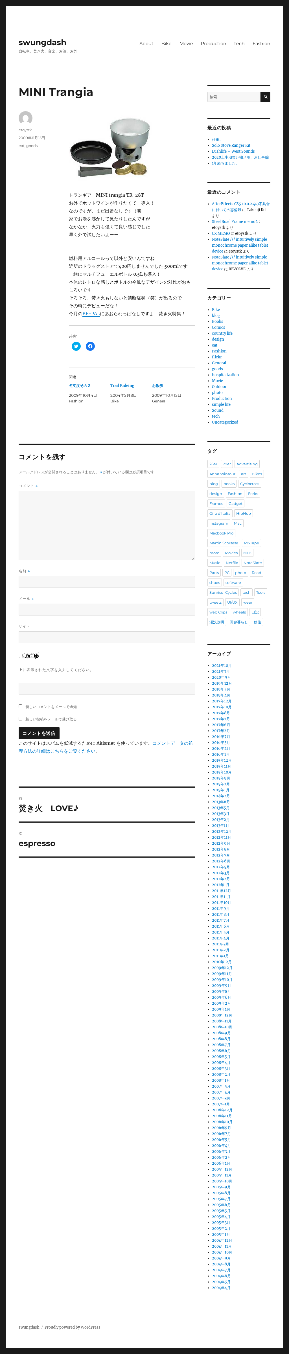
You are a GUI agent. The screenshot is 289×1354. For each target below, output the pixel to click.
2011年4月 (220, 938)
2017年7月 (221, 719)
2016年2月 (221, 748)
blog (216, 315)
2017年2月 (221, 730)
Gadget (235, 503)
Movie (186, 43)
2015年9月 (221, 778)
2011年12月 (221, 890)
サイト (24, 626)
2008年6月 (221, 1050)
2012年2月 (221, 879)
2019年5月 (221, 689)
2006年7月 (221, 1133)
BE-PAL (91, 313)
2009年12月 (222, 967)
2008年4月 (221, 1062)
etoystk (25, 130)
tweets (215, 602)
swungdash (42, 42)
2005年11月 (222, 1175)
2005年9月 (221, 1187)
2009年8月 (221, 991)
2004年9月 (221, 1258)
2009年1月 (221, 1009)
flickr (217, 357)
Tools (260, 592)
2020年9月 (221, 677)
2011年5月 (220, 932)
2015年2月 (221, 784)
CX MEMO (221, 233)
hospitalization (225, 375)
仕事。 (217, 139)
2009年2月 (221, 1003)
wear (247, 602)
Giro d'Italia (220, 513)
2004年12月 (222, 1240)
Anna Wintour (222, 474)
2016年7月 (221, 736)
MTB (247, 553)
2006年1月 (221, 1163)
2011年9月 (221, 908)
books (229, 483)
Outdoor (219, 386)
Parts (214, 572)
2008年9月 (221, 1033)
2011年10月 (221, 902)
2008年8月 (221, 1039)
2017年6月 (221, 724)
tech (239, 43)
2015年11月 (221, 766)
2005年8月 (221, 1193)
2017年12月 (222, 701)
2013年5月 (221, 807)
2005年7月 (221, 1199)
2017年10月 (222, 707)
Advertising (247, 464)
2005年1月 (221, 1234)
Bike (166, 43)
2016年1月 (221, 754)
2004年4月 (221, 1287)
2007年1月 (221, 1104)
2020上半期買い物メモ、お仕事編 (240, 157)
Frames (216, 503)
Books (217, 321)
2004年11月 (222, 1246)
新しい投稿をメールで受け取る (51, 719)
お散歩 (157, 385)
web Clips (218, 612)
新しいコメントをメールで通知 (51, 706)
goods (32, 145)
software (233, 582)
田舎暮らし (239, 622)
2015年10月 (222, 772)
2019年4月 (221, 695)
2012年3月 (221, 873)
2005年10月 (222, 1181)
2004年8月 (221, 1264)
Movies (231, 553)
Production (213, 43)
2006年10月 (222, 1121)
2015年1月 (220, 790)
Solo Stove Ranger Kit (231, 145)
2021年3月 (221, 671)
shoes (214, 582)
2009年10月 (222, 979)
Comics (218, 327)
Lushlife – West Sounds (233, 151)
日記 (255, 612)
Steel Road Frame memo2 (235, 221)
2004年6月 (221, 1276)
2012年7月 (221, 855)
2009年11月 (222, 973)
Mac (238, 523)
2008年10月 (222, 1027)
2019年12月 (222, 683)
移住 (257, 622)
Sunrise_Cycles (223, 592)
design (218, 339)
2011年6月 (221, 926)
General (219, 363)
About (146, 43)
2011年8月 (220, 914)
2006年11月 (222, 1116)
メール (26, 598)
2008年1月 (221, 1080)
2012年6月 (221, 861)
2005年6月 (221, 1204)
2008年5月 (221, 1056)
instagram (218, 523)
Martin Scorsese (223, 543)
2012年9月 (221, 843)
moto (214, 553)
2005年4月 (221, 1216)
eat (22, 145)
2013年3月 (220, 813)
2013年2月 (221, 819)
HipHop (243, 513)
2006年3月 (221, 1151)
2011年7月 (220, 920)
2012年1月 (220, 884)
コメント (28, 485)
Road (256, 572)
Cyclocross (249, 483)
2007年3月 (221, 1098)
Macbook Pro (221, 533)
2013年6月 (221, 801)
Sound (218, 410)
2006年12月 (222, 1110)
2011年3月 (220, 944)
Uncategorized (225, 422)
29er (227, 464)
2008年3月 (221, 1068)
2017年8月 (221, 713)
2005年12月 (222, 1169)
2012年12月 (222, 831)
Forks (253, 493)
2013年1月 (220, 825)
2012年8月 (221, 849)
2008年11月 (222, 1021)
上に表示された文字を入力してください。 (56, 669)
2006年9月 (221, 1127)
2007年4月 (221, 1092)
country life (222, 333)
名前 (24, 571)
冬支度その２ (80, 385)
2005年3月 (221, 1222)
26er (213, 464)
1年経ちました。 (225, 163)
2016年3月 (221, 742)
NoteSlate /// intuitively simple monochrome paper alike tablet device (240, 245)
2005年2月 (221, 1228)
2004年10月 (222, 1252)
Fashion (261, 43)
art (243, 474)
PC (226, 572)
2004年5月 (221, 1281)
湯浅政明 (216, 622)
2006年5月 (221, 1139)
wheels (239, 612)
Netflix (232, 562)
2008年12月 (222, 1015)
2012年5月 (221, 867)
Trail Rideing (122, 385)
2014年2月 (221, 796)
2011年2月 (220, 950)
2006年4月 (221, 1145)
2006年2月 (221, 1157)
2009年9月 (221, 985)
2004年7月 (221, 1270)
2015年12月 (222, 760)
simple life (221, 404)
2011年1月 (220, 956)
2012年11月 (221, 837)
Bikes (257, 474)
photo (217, 392)
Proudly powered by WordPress (72, 1327)
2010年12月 (222, 961)
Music (214, 562)
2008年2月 (221, 1074)
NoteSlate (253, 562)
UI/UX (232, 602)
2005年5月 (221, 1210)
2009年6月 (221, 997)
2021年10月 (222, 665)
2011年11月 (221, 896)
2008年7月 (221, 1044)
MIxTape (251, 543)
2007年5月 (221, 1086)
